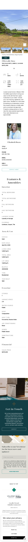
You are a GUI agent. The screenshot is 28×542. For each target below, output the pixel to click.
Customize (14, 533)
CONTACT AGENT (14, 169)
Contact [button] (14, 429)
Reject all (14, 529)
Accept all (14, 537)
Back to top (14, 484)
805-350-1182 (6, 154)
